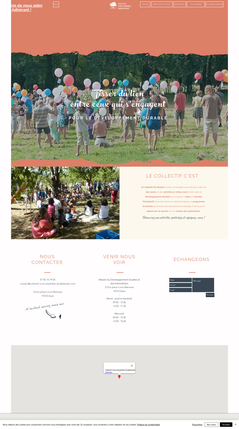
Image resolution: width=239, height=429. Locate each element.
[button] (56, 4)
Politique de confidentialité (148, 424)
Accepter (226, 424)
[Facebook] (60, 316)
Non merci (211, 424)
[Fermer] (235, 424)
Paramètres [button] (197, 424)
